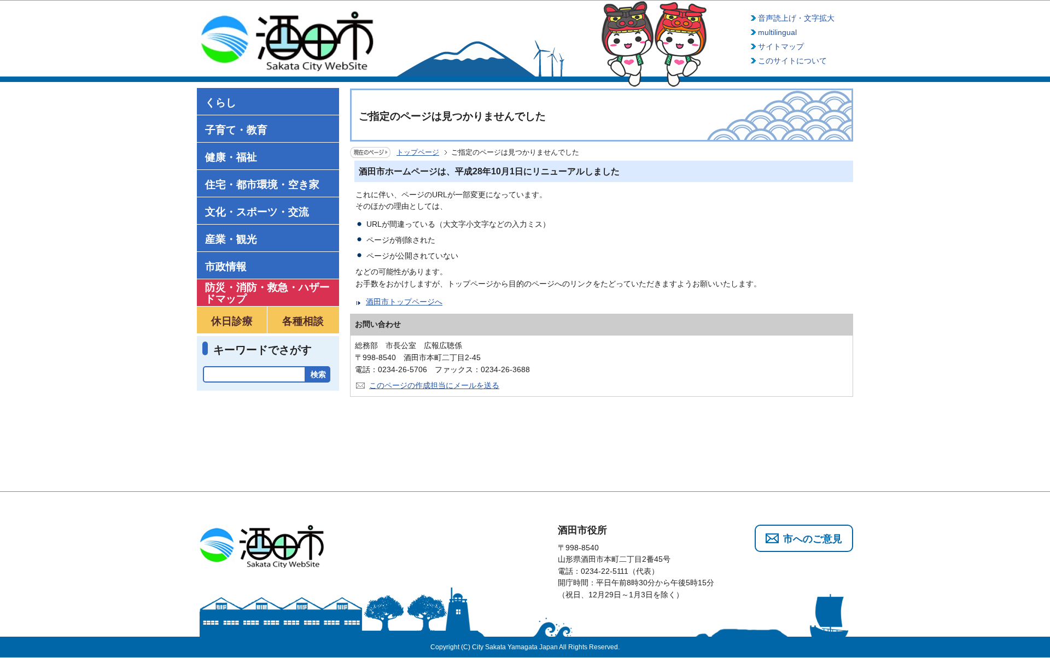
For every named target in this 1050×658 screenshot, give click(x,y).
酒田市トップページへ (404, 301)
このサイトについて (792, 60)
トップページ (417, 152)
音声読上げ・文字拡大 (796, 18)
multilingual (777, 32)
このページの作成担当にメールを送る (434, 385)
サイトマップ (781, 46)
